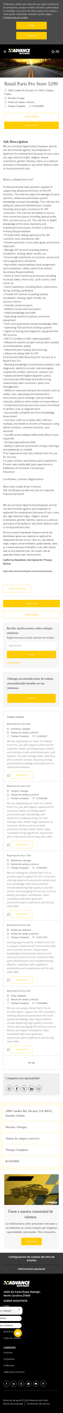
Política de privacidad (13, 1403)
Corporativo (9, 1359)
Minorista (8, 1352)
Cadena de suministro (14, 1371)
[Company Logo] (20, 51)
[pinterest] (43, 1384)
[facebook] (6, 1384)
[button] (31, 125)
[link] (13, 662)
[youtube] (36, 1384)
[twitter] (21, 1384)
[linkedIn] (14, 1384)
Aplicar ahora (24, 775)
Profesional (9, 1365)
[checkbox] (31, 116)
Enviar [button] (31, 654)
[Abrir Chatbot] (18, 1333)
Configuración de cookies (15, 17)
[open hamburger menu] (5, 51)
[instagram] (28, 1384)
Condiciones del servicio (38, 1403)
